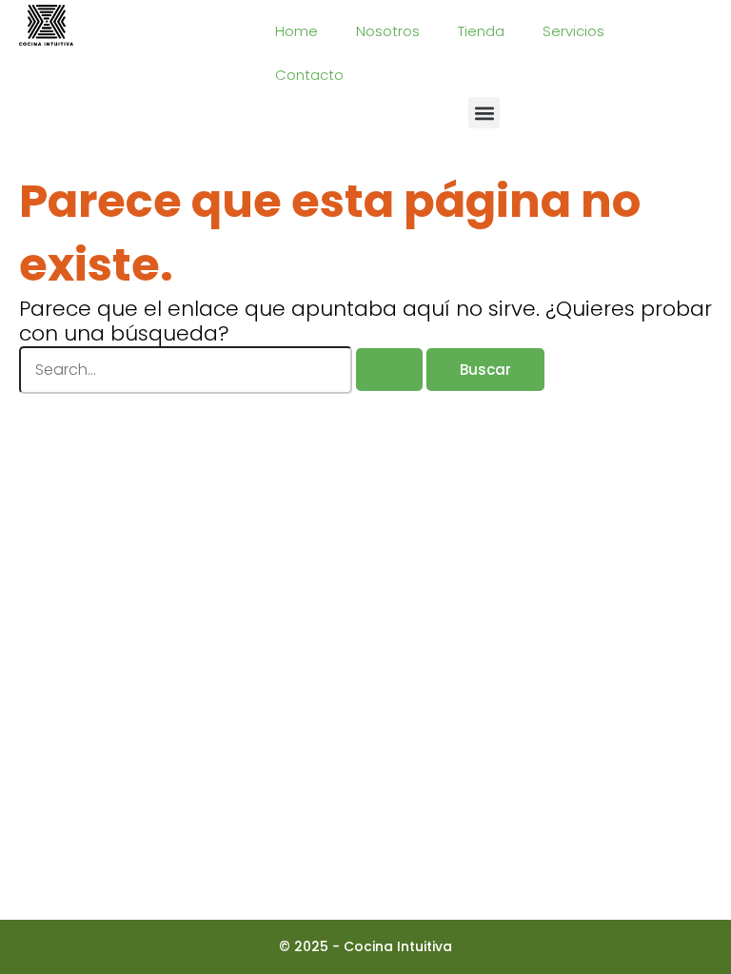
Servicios (573, 31)
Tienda (481, 31)
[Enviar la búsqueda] (389, 369)
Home (296, 31)
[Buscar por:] (222, 370)
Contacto (309, 75)
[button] (484, 112)
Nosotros (388, 31)
